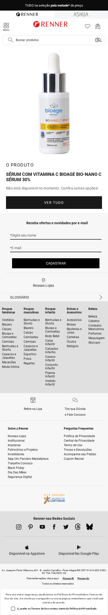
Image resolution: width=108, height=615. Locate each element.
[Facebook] (54, 528)
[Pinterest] (30, 528)
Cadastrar (56, 263)
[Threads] (78, 528)
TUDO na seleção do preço (54, 5)
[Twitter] (66, 528)
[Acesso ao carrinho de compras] (98, 27)
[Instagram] (19, 528)
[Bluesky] (89, 528)
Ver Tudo (54, 203)
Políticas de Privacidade (72, 594)
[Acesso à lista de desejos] (87, 27)
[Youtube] (42, 528)
